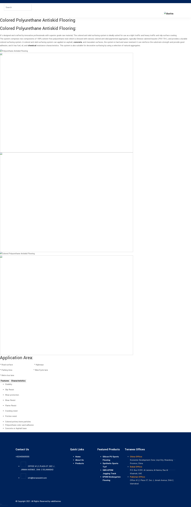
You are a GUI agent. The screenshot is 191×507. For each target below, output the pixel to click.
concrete (78, 42)
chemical (32, 45)
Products (79, 463)
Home (78, 456)
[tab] (5, 381)
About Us (79, 460)
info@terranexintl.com (37, 478)
